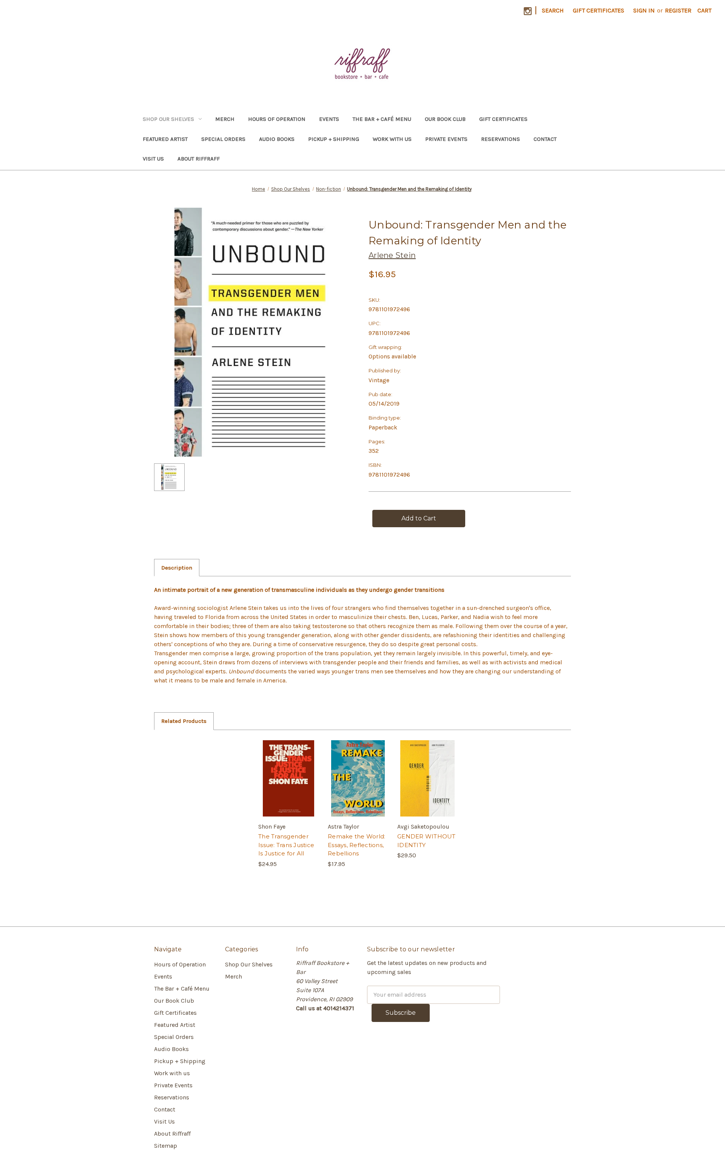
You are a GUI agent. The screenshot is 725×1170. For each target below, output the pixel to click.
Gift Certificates (598, 10)
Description (176, 567)
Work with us (392, 139)
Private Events (446, 139)
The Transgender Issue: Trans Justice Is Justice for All (286, 845)
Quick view (288, 771)
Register (678, 10)
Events (329, 119)
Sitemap (165, 1145)
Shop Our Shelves (168, 119)
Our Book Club (445, 119)
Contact (545, 139)
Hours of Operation (276, 119)
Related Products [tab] (184, 721)
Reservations (500, 139)
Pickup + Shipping (333, 139)
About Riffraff (198, 158)
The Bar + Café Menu (382, 119)
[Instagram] (528, 11)
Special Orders (223, 139)
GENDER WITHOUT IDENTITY (426, 841)
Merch (224, 119)
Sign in (644, 10)
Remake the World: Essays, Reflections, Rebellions (356, 845)
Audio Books (277, 139)
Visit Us (153, 158)
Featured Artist (165, 139)
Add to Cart (289, 786)
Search (553, 10)
